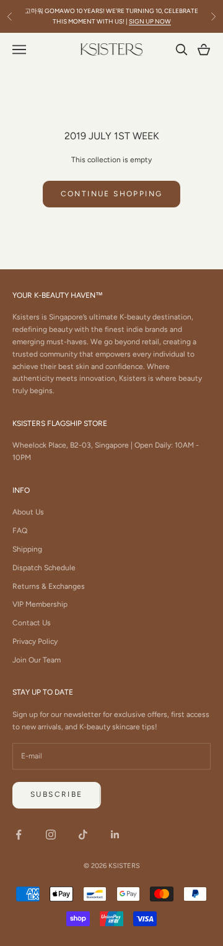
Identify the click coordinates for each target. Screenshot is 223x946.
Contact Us (31, 622)
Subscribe (56, 794)
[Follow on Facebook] (18, 834)
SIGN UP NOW (150, 21)
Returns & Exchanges (48, 586)
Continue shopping (112, 193)
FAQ (19, 530)
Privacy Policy (35, 641)
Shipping (27, 549)
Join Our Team (36, 660)
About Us (28, 512)
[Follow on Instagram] (51, 834)
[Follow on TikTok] (83, 834)
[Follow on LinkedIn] (115, 834)
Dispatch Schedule (44, 567)
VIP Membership (40, 604)
